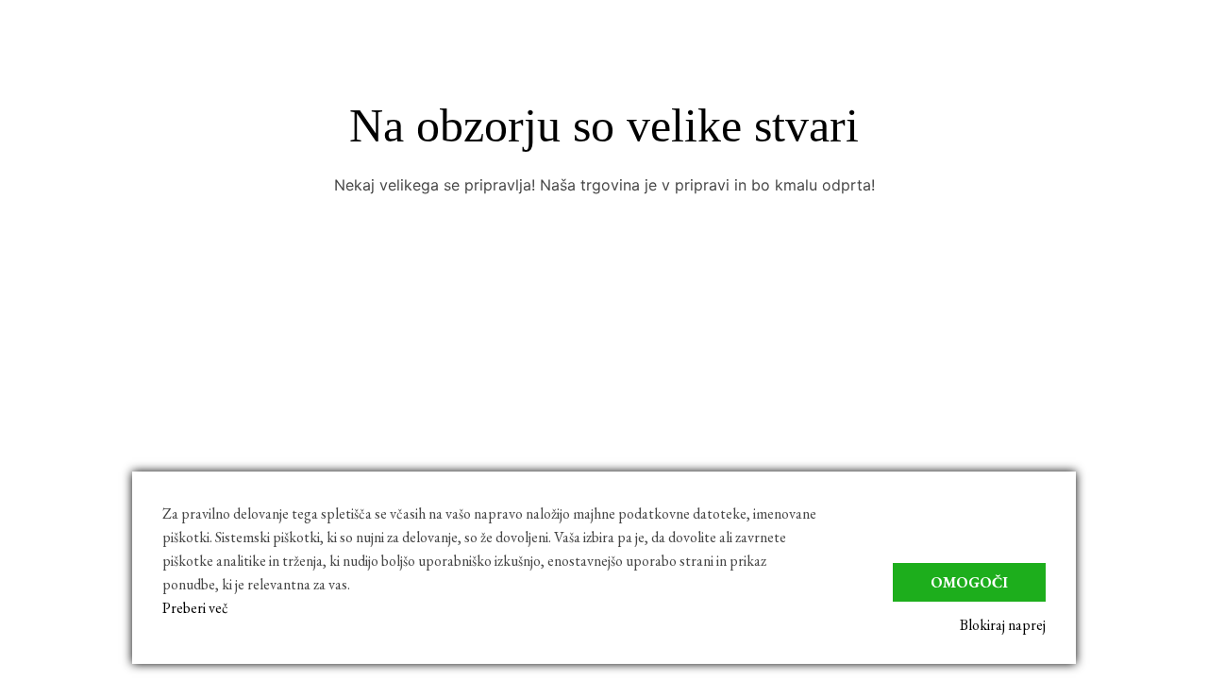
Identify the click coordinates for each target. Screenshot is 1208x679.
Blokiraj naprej (1003, 625)
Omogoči (969, 582)
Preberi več (195, 608)
